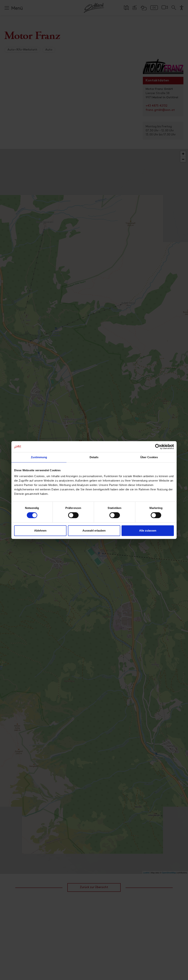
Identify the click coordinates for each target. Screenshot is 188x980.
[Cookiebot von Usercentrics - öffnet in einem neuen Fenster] (158, 446)
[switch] (73, 517)
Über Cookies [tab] (149, 457)
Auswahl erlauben (94, 530)
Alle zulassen (147, 530)
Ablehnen (40, 530)
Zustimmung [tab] (39, 457)
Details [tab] (94, 457)
